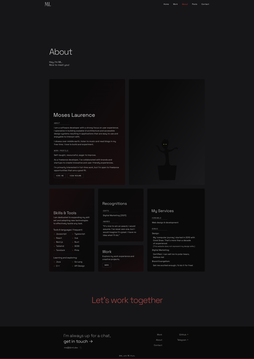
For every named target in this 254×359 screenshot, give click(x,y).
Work (175, 4)
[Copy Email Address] (81, 348)
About (185, 4)
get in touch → (78, 341)
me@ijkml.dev (71, 347)
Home (166, 4)
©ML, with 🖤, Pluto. (127, 356)
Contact (205, 4)
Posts (194, 4)
